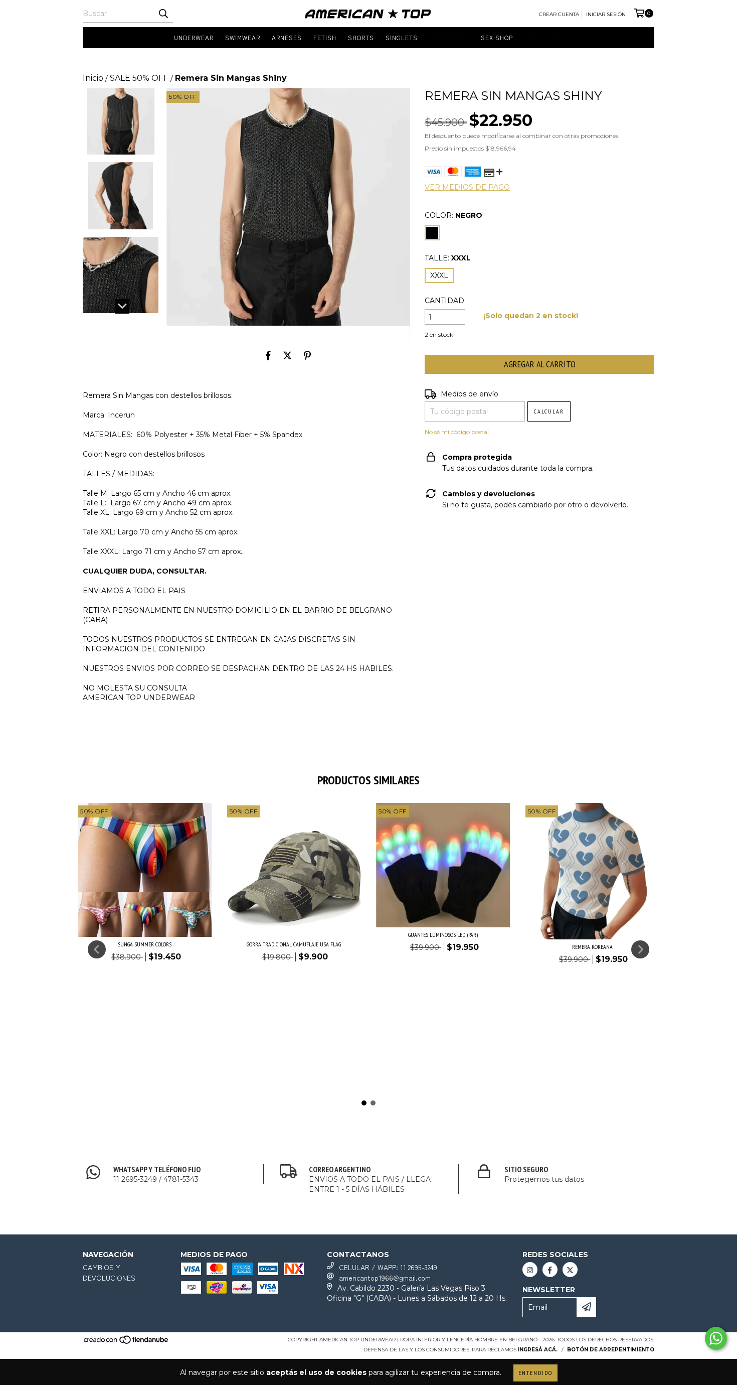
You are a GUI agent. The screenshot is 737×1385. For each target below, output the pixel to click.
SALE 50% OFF (139, 78)
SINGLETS (402, 37)
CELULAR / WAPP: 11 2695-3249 (388, 1267)
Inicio (93, 78)
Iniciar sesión (606, 14)
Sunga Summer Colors (144, 944)
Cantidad (444, 300)
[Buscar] (163, 14)
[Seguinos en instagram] (529, 1269)
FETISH (324, 37)
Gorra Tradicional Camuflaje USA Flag (294, 944)
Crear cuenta (559, 14)
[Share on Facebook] (268, 356)
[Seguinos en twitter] (570, 1269)
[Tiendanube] (126, 1343)
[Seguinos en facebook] (550, 1269)
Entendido (535, 1372)
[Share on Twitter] (287, 356)
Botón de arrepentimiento (610, 1349)
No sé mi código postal (457, 432)
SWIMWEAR (242, 37)
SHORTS (361, 37)
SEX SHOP (497, 37)
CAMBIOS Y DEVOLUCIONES (109, 1272)
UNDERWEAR (194, 37)
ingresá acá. (538, 1349)
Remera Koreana (592, 946)
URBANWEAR (449, 37)
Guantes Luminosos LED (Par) (443, 934)
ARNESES (287, 37)
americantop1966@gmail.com (385, 1278)
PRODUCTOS (544, 37)
